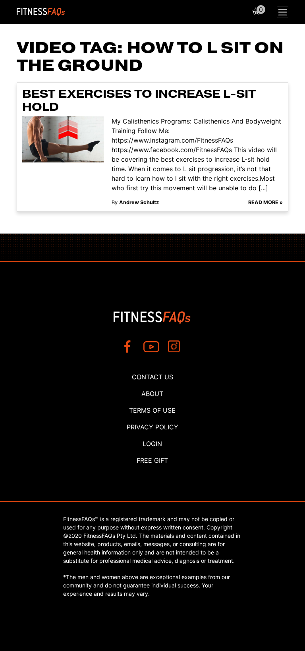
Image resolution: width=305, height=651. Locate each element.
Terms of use (152, 410)
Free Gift (152, 460)
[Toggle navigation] (282, 12)
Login (152, 444)
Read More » (265, 202)
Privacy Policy (152, 427)
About (152, 394)
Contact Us (152, 377)
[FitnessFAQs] (41, 12)
